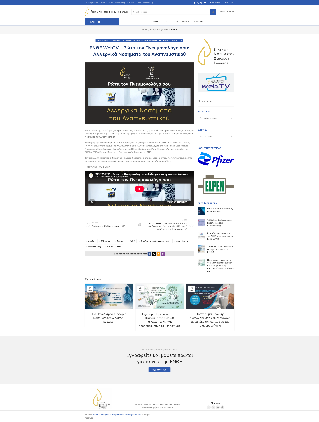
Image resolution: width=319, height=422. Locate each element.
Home (144, 29)
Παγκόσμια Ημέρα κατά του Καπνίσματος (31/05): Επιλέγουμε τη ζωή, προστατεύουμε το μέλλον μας (220, 266)
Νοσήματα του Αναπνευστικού (155, 241)
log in (208, 101)
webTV (91, 241)
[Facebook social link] (194, 3)
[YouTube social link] (205, 3)
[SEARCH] (213, 12)
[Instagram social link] (201, 3)
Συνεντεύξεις (175, 40)
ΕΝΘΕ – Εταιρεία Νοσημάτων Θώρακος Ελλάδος (117, 414)
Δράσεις (128, 40)
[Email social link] (158, 254)
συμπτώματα (182, 241)
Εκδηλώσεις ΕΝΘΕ (159, 29)
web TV (107, 40)
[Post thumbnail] (201, 211)
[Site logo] (107, 11)
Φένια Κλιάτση (114, 247)
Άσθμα (120, 241)
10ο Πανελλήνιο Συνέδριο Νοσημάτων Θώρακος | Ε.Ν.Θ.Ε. (220, 249)
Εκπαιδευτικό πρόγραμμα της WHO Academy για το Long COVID (220, 236)
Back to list (139, 224)
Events (174, 29)
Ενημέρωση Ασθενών (158, 40)
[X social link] (198, 3)
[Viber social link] (163, 254)
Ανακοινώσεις (117, 40)
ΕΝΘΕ (132, 241)
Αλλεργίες (105, 241)
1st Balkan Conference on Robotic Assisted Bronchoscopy (219, 223)
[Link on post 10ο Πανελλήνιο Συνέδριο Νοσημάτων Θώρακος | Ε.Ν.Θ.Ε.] (109, 296)
